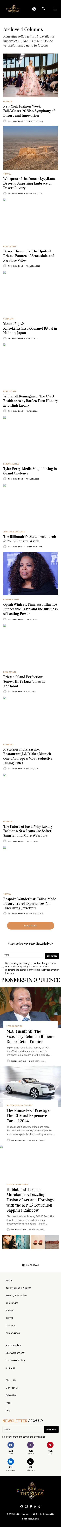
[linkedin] (35, 1506)
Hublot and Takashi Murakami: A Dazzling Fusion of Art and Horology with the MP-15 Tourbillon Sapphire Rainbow (30, 1200)
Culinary (10, 1325)
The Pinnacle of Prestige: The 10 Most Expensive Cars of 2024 (28, 1115)
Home (9, 1280)
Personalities (13, 1333)
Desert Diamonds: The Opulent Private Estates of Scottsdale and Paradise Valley (28, 256)
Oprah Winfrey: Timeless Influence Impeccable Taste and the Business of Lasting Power (30, 609)
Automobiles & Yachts (18, 1288)
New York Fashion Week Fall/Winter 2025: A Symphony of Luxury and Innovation (29, 111)
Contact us (12, 1387)
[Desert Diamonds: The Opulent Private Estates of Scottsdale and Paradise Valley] (30, 220)
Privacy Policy (13, 1345)
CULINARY (8, 319)
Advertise (11, 1395)
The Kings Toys (15, 121)
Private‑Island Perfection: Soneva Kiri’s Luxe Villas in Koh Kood (24, 681)
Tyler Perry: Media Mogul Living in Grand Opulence (30, 470)
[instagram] (26, 1506)
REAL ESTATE (9, 246)
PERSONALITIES (11, 464)
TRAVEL (7, 174)
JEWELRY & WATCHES (14, 532)
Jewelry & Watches (16, 1295)
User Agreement (15, 1353)
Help (8, 1410)
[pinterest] (31, 1506)
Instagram (32, 1265)
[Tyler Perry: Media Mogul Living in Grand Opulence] (30, 438)
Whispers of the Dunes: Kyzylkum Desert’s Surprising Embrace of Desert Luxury (29, 183)
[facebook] (21, 1506)
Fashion (10, 1310)
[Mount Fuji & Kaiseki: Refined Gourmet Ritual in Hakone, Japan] (30, 293)
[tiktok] (39, 1506)
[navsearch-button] (43, 9)
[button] (55, 9)
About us (11, 1380)
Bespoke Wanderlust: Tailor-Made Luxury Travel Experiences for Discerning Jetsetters (29, 903)
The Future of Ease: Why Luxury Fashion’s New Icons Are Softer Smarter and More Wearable (28, 831)
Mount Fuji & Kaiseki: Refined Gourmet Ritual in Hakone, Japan (30, 328)
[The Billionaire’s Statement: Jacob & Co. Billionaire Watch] (30, 505)
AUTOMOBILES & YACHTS (20, 1105)
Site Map (10, 1368)
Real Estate (12, 1303)
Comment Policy (15, 1360)
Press (9, 1402)
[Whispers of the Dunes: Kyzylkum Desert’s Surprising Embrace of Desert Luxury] (30, 148)
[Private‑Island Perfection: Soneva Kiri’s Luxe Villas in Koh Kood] (30, 646)
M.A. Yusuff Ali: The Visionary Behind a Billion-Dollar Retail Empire (30, 1036)
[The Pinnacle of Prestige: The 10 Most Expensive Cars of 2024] (30, 1086)
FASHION (7, 101)
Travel (9, 1318)
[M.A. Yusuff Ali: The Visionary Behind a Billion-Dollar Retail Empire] (30, 1007)
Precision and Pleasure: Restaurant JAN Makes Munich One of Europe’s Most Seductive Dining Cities (27, 756)
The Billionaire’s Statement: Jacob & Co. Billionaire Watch (29, 538)
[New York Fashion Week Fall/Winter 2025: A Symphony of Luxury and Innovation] (30, 75)
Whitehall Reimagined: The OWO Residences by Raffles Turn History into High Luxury (30, 401)
